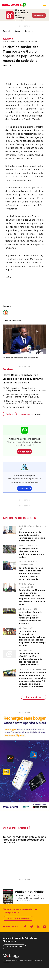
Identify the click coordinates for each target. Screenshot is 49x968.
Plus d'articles (33, 697)
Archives (39, 414)
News (17, 31)
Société (29, 31)
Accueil (6, 31)
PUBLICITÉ (23, 26)
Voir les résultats (26, 414)
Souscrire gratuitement (18, 918)
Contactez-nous (14, 947)
